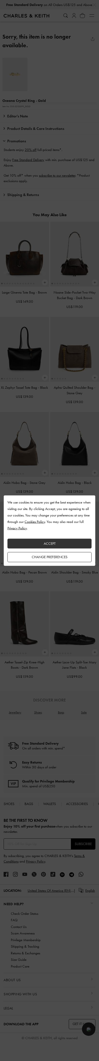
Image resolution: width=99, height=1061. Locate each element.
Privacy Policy (17, 528)
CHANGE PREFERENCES (50, 557)
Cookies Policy (35, 521)
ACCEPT (50, 543)
